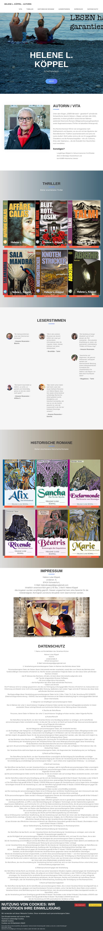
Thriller (29, 9)
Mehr (51, 81)
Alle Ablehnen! (80, 905)
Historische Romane (46, 9)
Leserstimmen (64, 9)
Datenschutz (92, 9)
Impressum (78, 9)
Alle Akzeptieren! (95, 905)
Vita (20, 9)
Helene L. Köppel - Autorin (17, 4)
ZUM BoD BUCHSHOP (19, 247)
